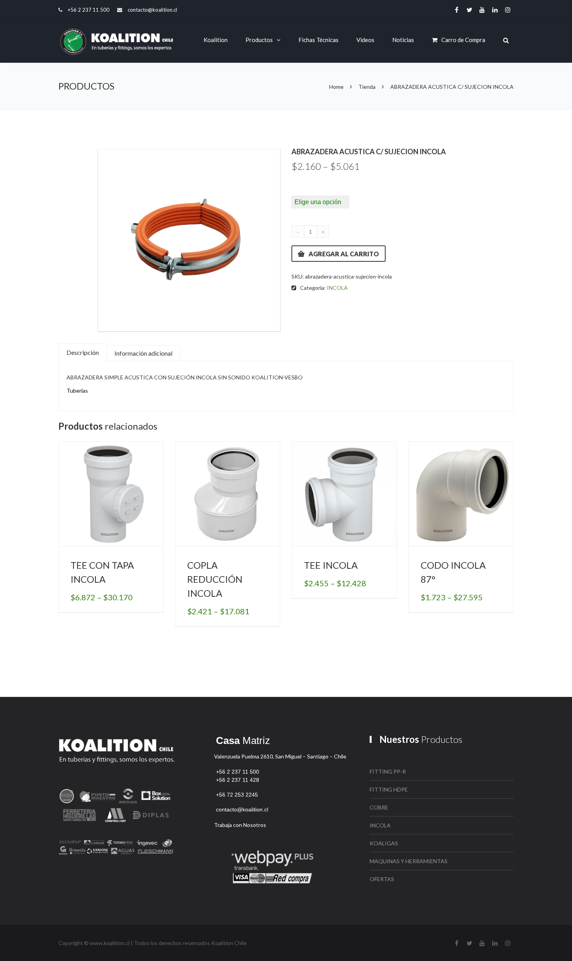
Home (337, 86)
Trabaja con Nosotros (240, 825)
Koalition (216, 39)
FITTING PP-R (388, 771)
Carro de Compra (463, 39)
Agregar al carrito (344, 253)
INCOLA (337, 287)
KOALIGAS (384, 843)
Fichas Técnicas (318, 39)
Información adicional (143, 353)
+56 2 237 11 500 (88, 10)
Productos (259, 39)
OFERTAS (382, 879)
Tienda (367, 86)
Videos (365, 39)
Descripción (83, 352)
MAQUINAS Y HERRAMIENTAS (408, 861)
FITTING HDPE (389, 789)
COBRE (379, 807)
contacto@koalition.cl (152, 10)
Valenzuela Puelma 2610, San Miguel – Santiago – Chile (280, 756)
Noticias (403, 39)
